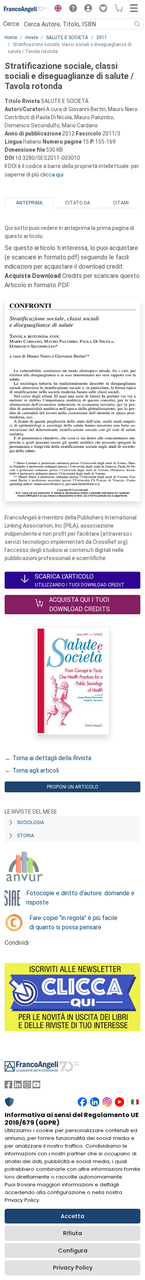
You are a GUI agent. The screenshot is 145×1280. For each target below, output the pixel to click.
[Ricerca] (137, 24)
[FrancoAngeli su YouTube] (36, 1086)
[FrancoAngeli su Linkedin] (18, 1086)
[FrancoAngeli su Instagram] (27, 1086)
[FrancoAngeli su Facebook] (8, 1086)
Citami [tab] (121, 203)
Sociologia (30, 822)
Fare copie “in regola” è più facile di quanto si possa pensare (73, 922)
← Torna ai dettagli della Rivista (48, 758)
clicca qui (51, 174)
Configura (72, 1250)
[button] (56, 9)
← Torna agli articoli (32, 770)
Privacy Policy (72, 1267)
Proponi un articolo (72, 787)
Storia (25, 835)
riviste (31, 37)
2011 (101, 37)
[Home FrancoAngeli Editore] (25, 9)
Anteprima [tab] (29, 203)
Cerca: (11, 23)
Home (11, 37)
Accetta (72, 1216)
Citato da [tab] (77, 203)
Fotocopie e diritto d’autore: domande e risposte (80, 897)
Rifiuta (72, 1233)
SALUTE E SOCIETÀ (67, 37)
